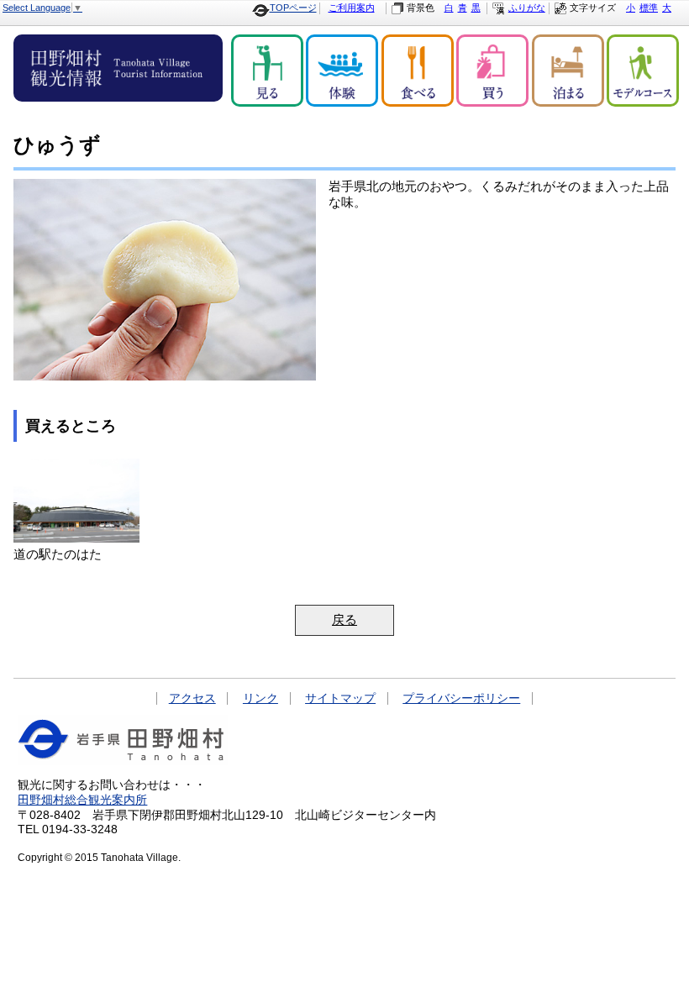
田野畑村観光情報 (118, 68)
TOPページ (293, 8)
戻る (344, 620)
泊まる (568, 70)
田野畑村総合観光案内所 (82, 800)
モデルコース (643, 70)
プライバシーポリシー (461, 698)
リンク (260, 698)
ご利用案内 (352, 8)
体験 (342, 70)
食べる (417, 70)
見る (267, 70)
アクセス (192, 698)
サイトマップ (340, 698)
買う (492, 70)
